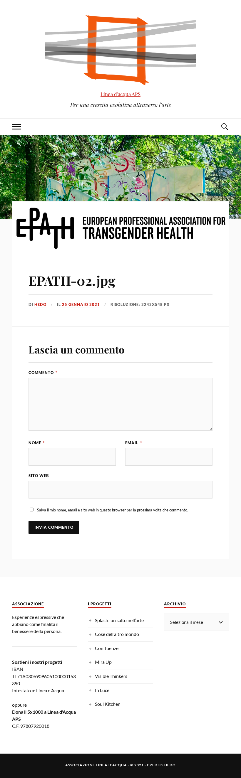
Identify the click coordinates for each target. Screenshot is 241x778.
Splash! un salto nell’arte (119, 620)
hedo (40, 304)
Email (133, 442)
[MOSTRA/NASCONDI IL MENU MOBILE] (16, 127)
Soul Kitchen (107, 704)
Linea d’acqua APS (120, 94)
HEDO (170, 765)
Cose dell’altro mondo (117, 634)
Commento (43, 372)
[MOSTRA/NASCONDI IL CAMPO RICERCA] (224, 127)
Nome (37, 442)
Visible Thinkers (111, 676)
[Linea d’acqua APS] (120, 50)
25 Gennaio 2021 (81, 304)
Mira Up (103, 662)
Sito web (39, 475)
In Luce (102, 690)
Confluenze (106, 648)
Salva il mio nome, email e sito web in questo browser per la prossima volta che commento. (112, 510)
